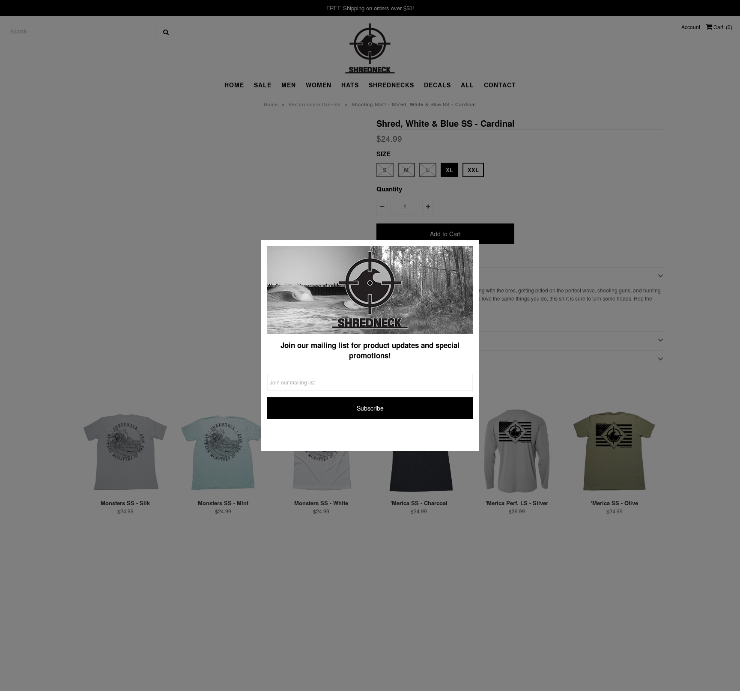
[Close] (470, 248)
